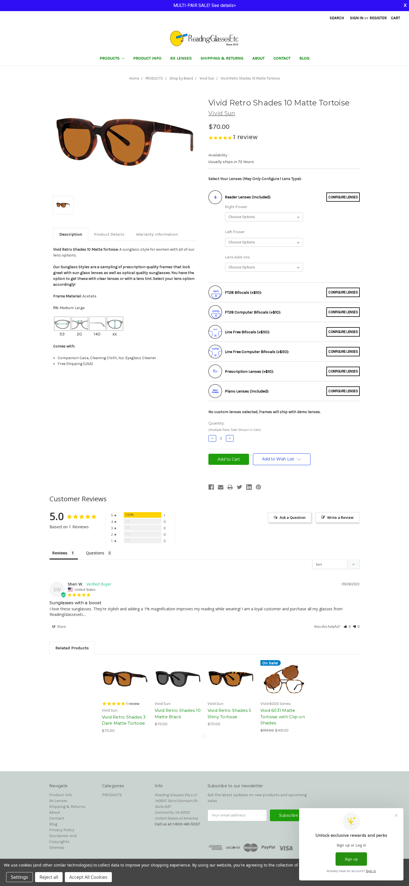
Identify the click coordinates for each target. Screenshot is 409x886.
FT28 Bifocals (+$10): (243, 292)
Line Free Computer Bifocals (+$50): (257, 351)
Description (70, 234)
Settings (19, 877)
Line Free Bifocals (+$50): (247, 332)
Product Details (109, 234)
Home (134, 78)
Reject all (49, 877)
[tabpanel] (125, 696)
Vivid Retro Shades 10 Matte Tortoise (250, 78)
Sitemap (56, 847)
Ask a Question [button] (292, 517)
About (258, 58)
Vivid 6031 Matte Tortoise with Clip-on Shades (282, 716)
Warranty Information (157, 234)
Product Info (147, 58)
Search (337, 18)
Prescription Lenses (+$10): (249, 371)
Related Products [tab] (72, 647)
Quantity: (234, 426)
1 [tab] (204, 736)
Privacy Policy (61, 830)
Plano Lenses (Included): (247, 391)
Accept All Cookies (88, 877)
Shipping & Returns (222, 58)
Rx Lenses (181, 58)
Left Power (235, 231)
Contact (282, 58)
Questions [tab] (95, 553)
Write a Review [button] (340, 517)
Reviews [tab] (59, 553)
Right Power (236, 206)
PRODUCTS (110, 58)
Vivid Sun (206, 78)
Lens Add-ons (237, 257)
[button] (347, 626)
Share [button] (61, 626)
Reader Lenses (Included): (248, 197)
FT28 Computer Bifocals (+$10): (253, 312)
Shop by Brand (181, 78)
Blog (304, 58)
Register (378, 18)
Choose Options (125, 679)
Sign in (356, 18)
